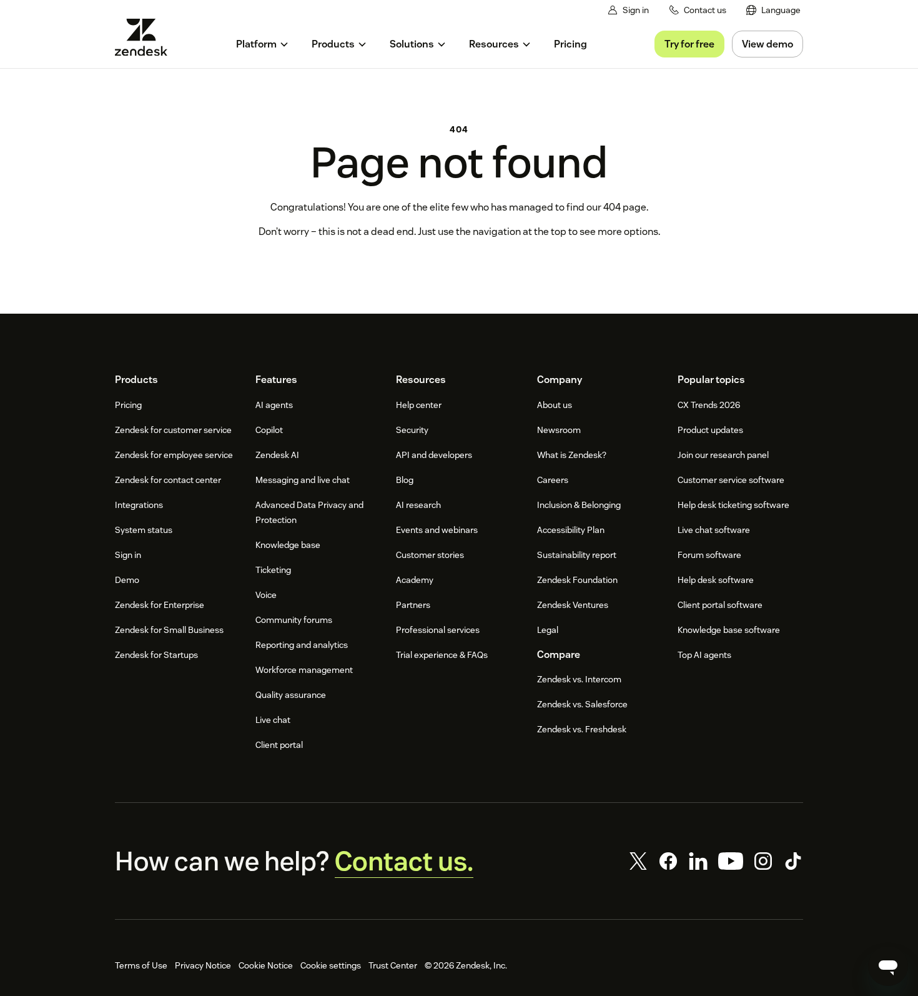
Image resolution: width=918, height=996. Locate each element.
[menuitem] (773, 10)
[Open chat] (888, 966)
